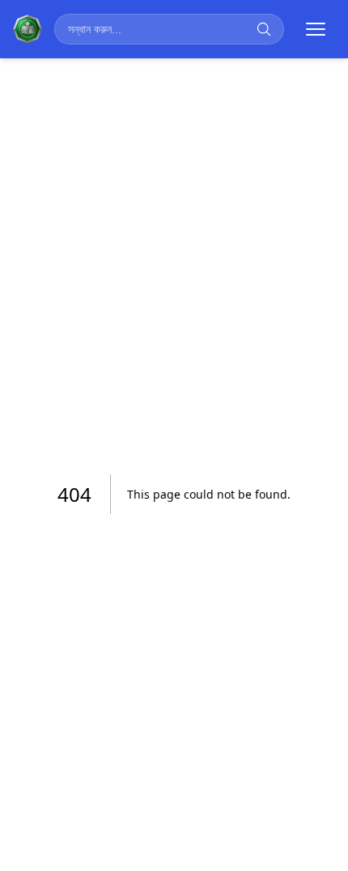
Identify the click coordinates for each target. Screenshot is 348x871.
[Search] (264, 29)
